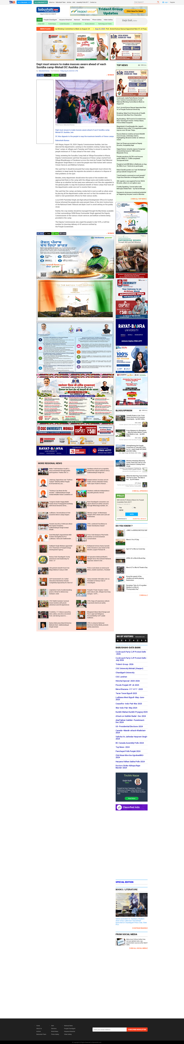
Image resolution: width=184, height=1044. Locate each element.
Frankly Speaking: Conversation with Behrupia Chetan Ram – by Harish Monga (131, 187)
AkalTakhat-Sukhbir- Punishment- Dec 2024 (130, 721)
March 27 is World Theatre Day (136, 567)
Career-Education (65, 24)
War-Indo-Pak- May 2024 (126, 708)
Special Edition (124, 882)
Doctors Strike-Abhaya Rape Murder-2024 (128, 767)
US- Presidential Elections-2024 (129, 726)
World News (86, 20)
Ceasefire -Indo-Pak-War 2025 (129, 704)
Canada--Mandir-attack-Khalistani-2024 (131, 731)
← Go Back (110, 75)
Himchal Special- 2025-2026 (128, 681)
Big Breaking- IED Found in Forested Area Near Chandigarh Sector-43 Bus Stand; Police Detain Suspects (131, 120)
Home (40, 20)
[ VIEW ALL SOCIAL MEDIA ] (138, 948)
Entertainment (77, 24)
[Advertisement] (45, 112)
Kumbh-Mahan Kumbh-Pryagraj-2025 (132, 712)
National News (68, 1025)
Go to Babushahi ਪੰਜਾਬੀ (24, 2)
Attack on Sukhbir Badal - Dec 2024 (131, 716)
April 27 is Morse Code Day (135, 549)
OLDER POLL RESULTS (139, 519)
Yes (120, 507)
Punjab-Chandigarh (50, 20)
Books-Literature (89, 24)
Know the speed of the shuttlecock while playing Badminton (135, 578)
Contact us (93, 2)
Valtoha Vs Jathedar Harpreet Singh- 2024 (132, 738)
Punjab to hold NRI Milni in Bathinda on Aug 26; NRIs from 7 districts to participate (132, 165)
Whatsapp (55, 75)
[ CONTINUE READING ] (140, 928)
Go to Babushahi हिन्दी (41, 2)
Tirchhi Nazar (52, 24)
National (77, 20)
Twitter (47, 75)
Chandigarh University (125, 673)
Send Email (62, 75)
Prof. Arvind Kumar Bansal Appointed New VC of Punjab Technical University (91, 29)
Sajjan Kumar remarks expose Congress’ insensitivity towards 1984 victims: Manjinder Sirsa (131, 151)
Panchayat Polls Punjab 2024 (128, 751)
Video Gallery (108, 20)
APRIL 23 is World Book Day (135, 558)
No (135, 507)
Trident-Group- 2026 (124, 664)
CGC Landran (121, 677)
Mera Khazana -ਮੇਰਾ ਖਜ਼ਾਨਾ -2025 (129, 689)
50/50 (121, 510)
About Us (39, 1028)
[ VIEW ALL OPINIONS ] (140, 491)
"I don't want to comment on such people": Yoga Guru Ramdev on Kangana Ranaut (131, 176)
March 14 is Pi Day (132, 539)
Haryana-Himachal (65, 20)
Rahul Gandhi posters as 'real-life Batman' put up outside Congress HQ (131, 171)
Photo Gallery (96, 20)
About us (51, 2)
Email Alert (41, 24)
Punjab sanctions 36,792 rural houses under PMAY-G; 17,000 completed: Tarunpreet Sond (130, 158)
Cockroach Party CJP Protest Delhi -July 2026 (131, 659)
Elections (53, 1028)
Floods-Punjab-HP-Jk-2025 (127, 685)
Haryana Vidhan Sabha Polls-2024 (130, 762)
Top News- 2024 (123, 747)
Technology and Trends (105, 24)
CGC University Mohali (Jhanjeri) (129, 668)
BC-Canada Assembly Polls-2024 (130, 743)
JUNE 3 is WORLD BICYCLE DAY (136, 530)
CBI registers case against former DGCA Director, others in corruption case (131, 182)
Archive (69, 2)
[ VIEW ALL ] (144, 595)
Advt (74, 2)
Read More (131, 798)
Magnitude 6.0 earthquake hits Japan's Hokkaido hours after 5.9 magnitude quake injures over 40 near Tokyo (131, 128)
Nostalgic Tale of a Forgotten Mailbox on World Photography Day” (136, 587)
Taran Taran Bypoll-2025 (126, 693)
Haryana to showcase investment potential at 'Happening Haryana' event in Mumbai (131, 193)
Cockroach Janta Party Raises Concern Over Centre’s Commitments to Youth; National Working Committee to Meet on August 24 (130, 101)
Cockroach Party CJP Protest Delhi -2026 (131, 653)
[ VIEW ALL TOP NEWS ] (139, 199)
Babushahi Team (60, 2)
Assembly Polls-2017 (83, 2)
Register (172, 2)
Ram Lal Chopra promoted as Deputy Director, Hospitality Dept (129, 144)
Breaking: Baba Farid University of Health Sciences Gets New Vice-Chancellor (131, 114)
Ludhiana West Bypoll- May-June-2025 (130, 698)
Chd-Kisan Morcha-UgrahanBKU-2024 (130, 756)
